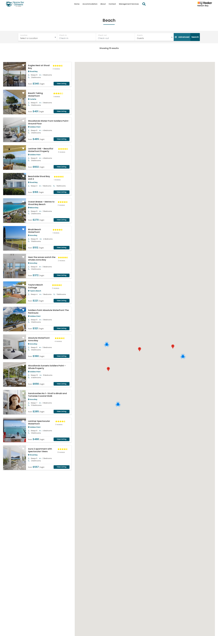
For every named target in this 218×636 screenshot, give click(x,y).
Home (76, 4)
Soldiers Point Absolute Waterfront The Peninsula (48, 311)
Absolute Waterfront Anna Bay (39, 339)
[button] (139, 349)
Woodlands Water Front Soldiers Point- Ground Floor (48, 122)
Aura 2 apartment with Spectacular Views (40, 450)
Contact (112, 4)
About (103, 4)
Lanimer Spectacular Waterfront (39, 422)
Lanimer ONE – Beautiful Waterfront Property (40, 150)
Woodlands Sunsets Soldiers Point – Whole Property (47, 367)
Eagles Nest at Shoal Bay (39, 66)
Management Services (129, 4)
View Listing (61, 84)
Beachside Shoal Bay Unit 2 (39, 177)
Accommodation (90, 4)
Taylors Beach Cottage (35, 286)
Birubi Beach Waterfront (34, 230)
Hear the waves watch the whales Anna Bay (41, 258)
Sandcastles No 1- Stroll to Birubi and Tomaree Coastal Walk (47, 394)
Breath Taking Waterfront (35, 94)
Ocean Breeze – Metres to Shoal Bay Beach (41, 203)
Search (195, 37)
